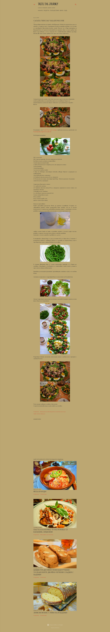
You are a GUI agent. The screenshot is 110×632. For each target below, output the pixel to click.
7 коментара (43, 494)
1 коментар (43, 577)
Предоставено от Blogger (56, 624)
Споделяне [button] (36, 411)
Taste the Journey (48, 4)
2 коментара (43, 615)
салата (38, 413)
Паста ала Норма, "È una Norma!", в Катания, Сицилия (50, 530)
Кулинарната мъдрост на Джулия (42, 131)
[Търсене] (76, 4)
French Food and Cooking (49, 130)
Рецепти (46, 10)
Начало (40, 10)
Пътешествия (54, 10)
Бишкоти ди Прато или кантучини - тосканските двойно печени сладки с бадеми (53, 572)
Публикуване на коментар (46, 534)
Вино (61, 10)
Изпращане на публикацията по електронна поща (52, 411)
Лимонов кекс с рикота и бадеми (50, 612)
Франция (43, 413)
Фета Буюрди (39, 491)
